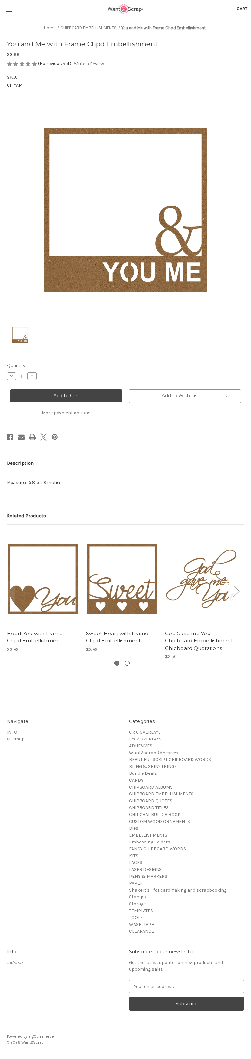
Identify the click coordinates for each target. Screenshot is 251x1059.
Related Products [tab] (26, 516)
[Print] (32, 437)
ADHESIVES (140, 746)
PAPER (136, 883)
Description (20, 463)
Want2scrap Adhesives (153, 752)
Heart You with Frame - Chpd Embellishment (36, 637)
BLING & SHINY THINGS (153, 766)
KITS (133, 856)
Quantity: (16, 365)
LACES (135, 862)
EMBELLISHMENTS (148, 835)
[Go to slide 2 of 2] (127, 663)
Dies (133, 828)
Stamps (137, 897)
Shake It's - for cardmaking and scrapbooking (177, 890)
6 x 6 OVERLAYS (145, 732)
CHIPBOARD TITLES (149, 807)
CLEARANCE (141, 931)
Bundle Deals (143, 773)
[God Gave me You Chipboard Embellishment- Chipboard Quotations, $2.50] (201, 578)
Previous (8, 591)
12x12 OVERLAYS (145, 739)
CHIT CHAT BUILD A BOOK (155, 814)
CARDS (136, 780)
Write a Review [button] (89, 64)
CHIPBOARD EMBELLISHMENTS (161, 794)
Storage (137, 904)
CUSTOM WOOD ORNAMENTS (159, 821)
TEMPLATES (141, 910)
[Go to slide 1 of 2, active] (116, 663)
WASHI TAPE (141, 924)
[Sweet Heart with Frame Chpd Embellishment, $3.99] (122, 578)
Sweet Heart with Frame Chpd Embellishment (117, 637)
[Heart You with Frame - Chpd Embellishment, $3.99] (43, 578)
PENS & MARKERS (148, 876)
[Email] (21, 437)
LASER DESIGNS (145, 869)
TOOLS (136, 917)
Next (236, 591)
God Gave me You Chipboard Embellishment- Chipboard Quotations (200, 640)
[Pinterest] (54, 437)
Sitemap (16, 739)
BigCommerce (41, 1036)
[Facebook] (10, 437)
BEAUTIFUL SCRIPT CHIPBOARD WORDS (170, 759)
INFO (12, 732)
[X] (43, 437)
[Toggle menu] (9, 9)
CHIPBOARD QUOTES (150, 801)
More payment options (66, 413)
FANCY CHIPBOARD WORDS (157, 849)
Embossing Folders (149, 842)
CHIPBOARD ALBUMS (151, 787)
